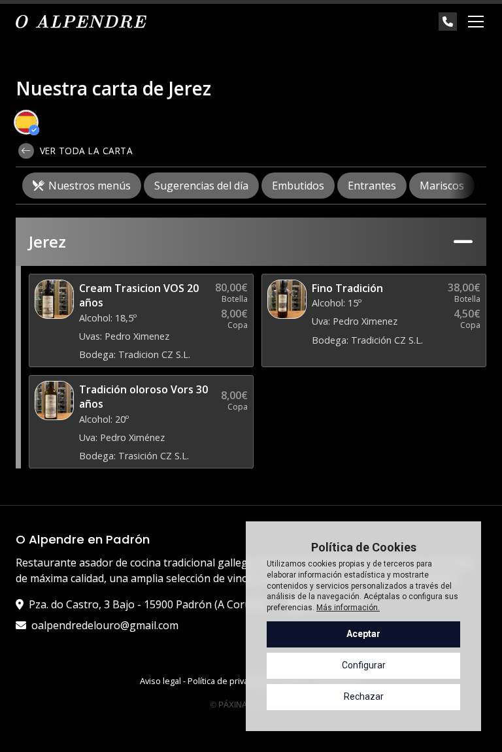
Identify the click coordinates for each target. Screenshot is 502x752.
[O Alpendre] (81, 21)
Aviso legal (160, 681)
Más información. (348, 607)
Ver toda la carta (85, 150)
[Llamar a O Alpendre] (448, 21)
